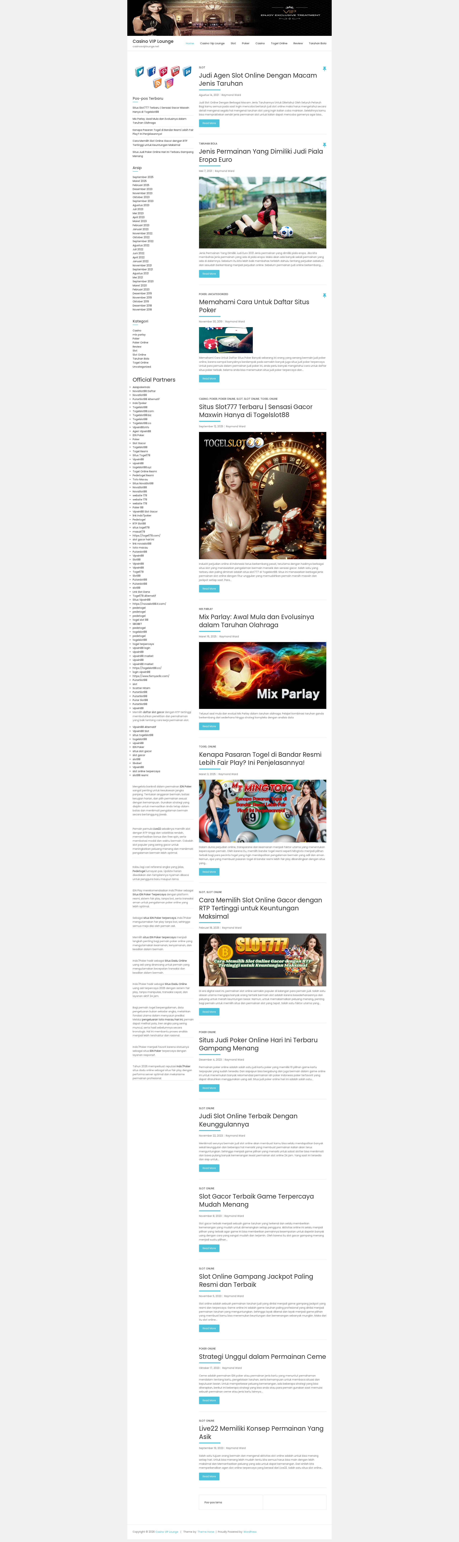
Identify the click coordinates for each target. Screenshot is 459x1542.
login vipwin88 (141, 672)
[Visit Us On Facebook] (151, 67)
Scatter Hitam (141, 688)
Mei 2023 (138, 213)
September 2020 (143, 281)
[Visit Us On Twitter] (139, 67)
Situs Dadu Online (176, 961)
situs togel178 (141, 527)
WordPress (250, 1532)
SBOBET (137, 624)
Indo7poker (140, 403)
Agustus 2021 (141, 273)
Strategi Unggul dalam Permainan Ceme (262, 1356)
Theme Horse (205, 1532)
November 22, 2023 (211, 1135)
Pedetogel (139, 519)
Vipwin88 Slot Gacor (145, 511)
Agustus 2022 (141, 245)
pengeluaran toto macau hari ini (162, 1019)
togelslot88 (140, 632)
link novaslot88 (142, 543)
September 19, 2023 (211, 1448)
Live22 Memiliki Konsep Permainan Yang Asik (261, 1432)
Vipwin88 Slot (141, 731)
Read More (209, 123)
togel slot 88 (140, 620)
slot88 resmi (140, 775)
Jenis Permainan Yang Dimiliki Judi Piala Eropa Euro (261, 155)
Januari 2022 (140, 261)
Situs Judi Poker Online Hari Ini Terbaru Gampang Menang (258, 1044)
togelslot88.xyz (142, 467)
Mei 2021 (138, 277)
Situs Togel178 (141, 455)
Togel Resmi (140, 451)
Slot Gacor (139, 443)
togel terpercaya (143, 644)
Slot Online (251, 399)
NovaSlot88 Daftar (144, 391)
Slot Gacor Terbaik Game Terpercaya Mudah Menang (256, 1200)
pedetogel (139, 608)
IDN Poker (138, 435)
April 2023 (139, 217)
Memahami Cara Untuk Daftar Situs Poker (254, 306)
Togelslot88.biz (142, 415)
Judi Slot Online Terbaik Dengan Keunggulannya (248, 1120)
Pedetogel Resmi (143, 475)
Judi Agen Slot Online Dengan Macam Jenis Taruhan (258, 79)
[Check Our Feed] (157, 79)
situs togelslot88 (143, 735)
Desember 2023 (142, 189)
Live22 (157, 829)
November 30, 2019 (211, 321)
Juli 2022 (138, 249)
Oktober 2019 (141, 301)
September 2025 (143, 177)
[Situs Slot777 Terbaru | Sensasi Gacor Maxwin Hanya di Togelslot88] (262, 495)
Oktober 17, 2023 (209, 1368)
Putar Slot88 (140, 700)
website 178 (140, 495)
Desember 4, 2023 (210, 1059)
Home (190, 43)
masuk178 (139, 531)
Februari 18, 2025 (209, 928)
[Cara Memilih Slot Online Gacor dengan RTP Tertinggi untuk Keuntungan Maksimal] (262, 960)
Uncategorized (218, 294)
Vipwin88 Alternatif (144, 727)
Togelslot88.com (143, 411)
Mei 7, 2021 (205, 171)
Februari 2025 (141, 185)
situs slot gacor (142, 751)
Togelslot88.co (142, 423)
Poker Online (227, 399)
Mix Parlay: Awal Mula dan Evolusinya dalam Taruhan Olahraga (256, 620)
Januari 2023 (140, 229)
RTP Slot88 (139, 523)
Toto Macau (140, 479)
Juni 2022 (138, 253)
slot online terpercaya (146, 771)
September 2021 (143, 269)
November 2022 (142, 233)
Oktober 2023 (141, 197)
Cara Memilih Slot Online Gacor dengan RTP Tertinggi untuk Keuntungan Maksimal (260, 908)
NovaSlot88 (140, 395)
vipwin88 (138, 463)
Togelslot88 (140, 407)
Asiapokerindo (141, 387)
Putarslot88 (140, 551)
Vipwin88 (138, 459)
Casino (260, 43)
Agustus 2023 (141, 205)
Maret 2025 (140, 181)
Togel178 (138, 572)
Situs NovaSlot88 (143, 483)
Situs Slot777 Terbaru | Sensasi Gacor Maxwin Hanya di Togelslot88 (256, 410)
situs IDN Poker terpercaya (159, 918)
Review (298, 43)
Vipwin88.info (141, 427)
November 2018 (142, 309)
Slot (233, 43)
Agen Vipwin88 (142, 431)
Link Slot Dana (141, 592)
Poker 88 (138, 507)
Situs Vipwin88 (141, 600)
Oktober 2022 (141, 237)
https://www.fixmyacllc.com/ (151, 676)
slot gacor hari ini (143, 539)
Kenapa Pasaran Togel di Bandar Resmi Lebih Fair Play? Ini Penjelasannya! (260, 758)
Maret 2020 (140, 285)
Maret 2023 (140, 221)
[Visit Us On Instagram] (169, 79)
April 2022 (139, 257)
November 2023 (142, 193)
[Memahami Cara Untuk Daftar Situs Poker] (262, 340)
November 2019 (142, 297)
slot (135, 684)
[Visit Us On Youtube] (175, 67)
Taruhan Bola (317, 43)
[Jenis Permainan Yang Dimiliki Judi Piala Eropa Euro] (262, 212)
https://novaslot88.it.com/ (149, 604)
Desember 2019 (142, 293)
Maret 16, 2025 (208, 636)
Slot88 (137, 559)
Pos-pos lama (213, 1502)
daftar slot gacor (153, 712)
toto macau (140, 547)
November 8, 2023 (210, 1216)
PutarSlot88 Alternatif (146, 399)
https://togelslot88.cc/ (147, 668)
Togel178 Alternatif (144, 596)
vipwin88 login (141, 648)
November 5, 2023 (210, 1296)
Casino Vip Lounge (212, 43)
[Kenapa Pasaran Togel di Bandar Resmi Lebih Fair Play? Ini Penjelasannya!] (262, 811)
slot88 (136, 588)
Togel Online (279, 43)
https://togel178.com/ (146, 535)
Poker (245, 43)
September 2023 (143, 201)
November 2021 (142, 265)
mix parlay (206, 609)
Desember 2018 (142, 305)
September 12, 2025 (211, 426)
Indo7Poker (183, 1066)
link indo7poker (142, 515)
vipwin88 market (143, 656)
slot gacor (139, 755)
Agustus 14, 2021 (209, 95)
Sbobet (137, 763)
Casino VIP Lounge (153, 41)
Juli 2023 (138, 209)
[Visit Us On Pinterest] (163, 67)
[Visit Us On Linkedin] (187, 67)
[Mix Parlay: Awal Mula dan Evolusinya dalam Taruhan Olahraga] (262, 675)
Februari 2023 (141, 225)
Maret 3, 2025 (207, 774)
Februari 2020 (141, 289)
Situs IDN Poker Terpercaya (149, 894)
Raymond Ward (231, 95)
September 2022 (143, 241)
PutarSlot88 (140, 680)
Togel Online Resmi (145, 471)
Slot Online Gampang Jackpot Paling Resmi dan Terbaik (256, 1280)
